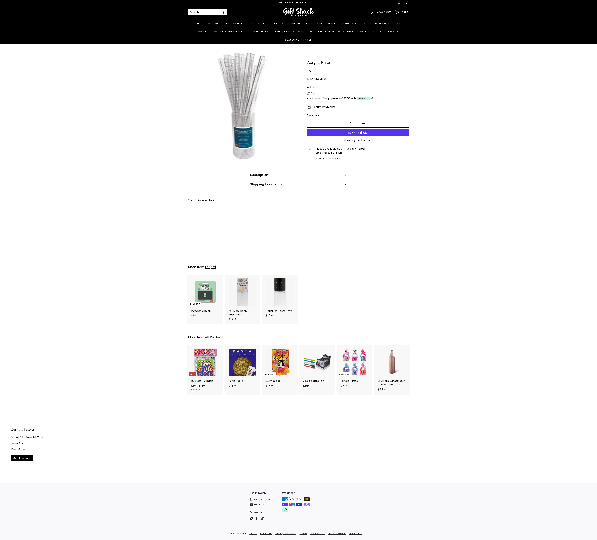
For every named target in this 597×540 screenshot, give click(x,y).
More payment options (358, 140)
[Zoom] (242, 106)
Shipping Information (267, 184)
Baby (400, 23)
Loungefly (260, 23)
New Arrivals (236, 23)
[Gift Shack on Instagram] (251, 518)
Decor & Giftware (228, 31)
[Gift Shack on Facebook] (256, 518)
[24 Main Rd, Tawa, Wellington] (298, 444)
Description (259, 175)
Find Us (303, 533)
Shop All (213, 23)
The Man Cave (301, 23)
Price (310, 87)
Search (253, 533)
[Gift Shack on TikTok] (262, 518)
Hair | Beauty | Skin (289, 31)
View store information (328, 158)
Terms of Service (337, 533)
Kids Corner (326, 23)
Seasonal (292, 39)
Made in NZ (350, 23)
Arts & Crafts (371, 31)
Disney (203, 31)
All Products (214, 337)
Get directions (22, 458)
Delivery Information (285, 533)
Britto (279, 23)
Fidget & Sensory (377, 23)
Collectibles (258, 31)
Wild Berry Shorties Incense (332, 31)
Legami (210, 267)
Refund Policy (356, 533)
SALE (308, 39)
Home (197, 23)
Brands (393, 31)
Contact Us (266, 533)
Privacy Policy (317, 533)
